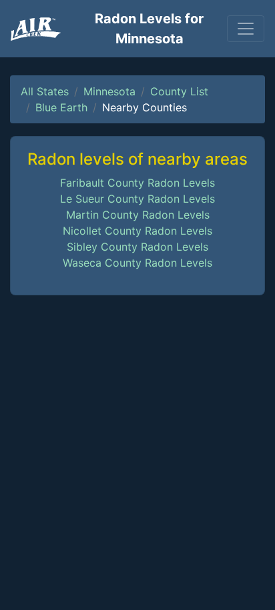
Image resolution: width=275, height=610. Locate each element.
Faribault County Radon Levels (137, 182)
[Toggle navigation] (245, 28)
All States (45, 91)
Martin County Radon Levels (138, 214)
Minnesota (109, 91)
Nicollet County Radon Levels (137, 230)
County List (179, 91)
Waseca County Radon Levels (137, 262)
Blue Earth (61, 107)
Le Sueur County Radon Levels (137, 198)
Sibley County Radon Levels (137, 246)
